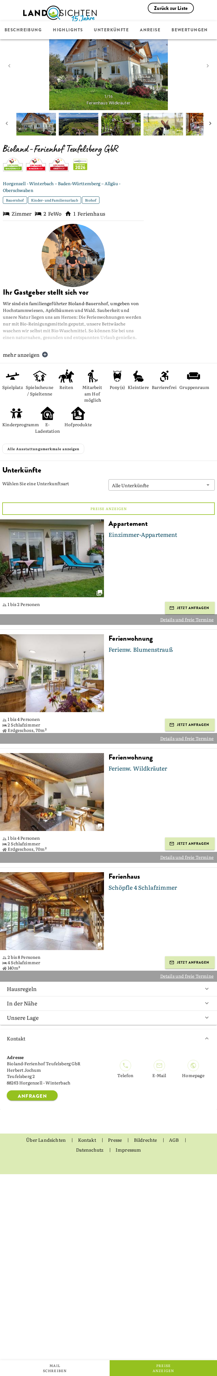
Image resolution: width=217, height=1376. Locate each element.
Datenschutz (90, 1149)
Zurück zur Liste (171, 8)
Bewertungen (190, 30)
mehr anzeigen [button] (21, 354)
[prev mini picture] (7, 124)
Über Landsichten (46, 1139)
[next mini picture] (210, 124)
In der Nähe (22, 1003)
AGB (174, 1139)
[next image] (208, 66)
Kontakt (16, 1038)
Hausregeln (22, 989)
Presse (115, 1139)
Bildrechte (146, 1139)
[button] (161, 485)
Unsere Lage (23, 1017)
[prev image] (9, 66)
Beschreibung (23, 30)
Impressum (128, 1149)
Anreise (150, 30)
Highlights (68, 30)
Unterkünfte (111, 30)
